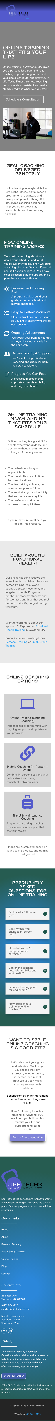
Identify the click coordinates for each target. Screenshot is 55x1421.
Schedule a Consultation (23, 99)
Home (4, 1229)
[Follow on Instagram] (10, 1330)
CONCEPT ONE (33, 1414)
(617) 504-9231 (10, 1305)
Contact (5, 1273)
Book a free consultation (28, 1137)
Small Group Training (13, 1251)
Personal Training (16, 642)
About (4, 1237)
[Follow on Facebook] (4, 1330)
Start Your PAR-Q (14, 1376)
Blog (4, 1266)
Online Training (9, 1259)
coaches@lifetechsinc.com (15, 1309)
